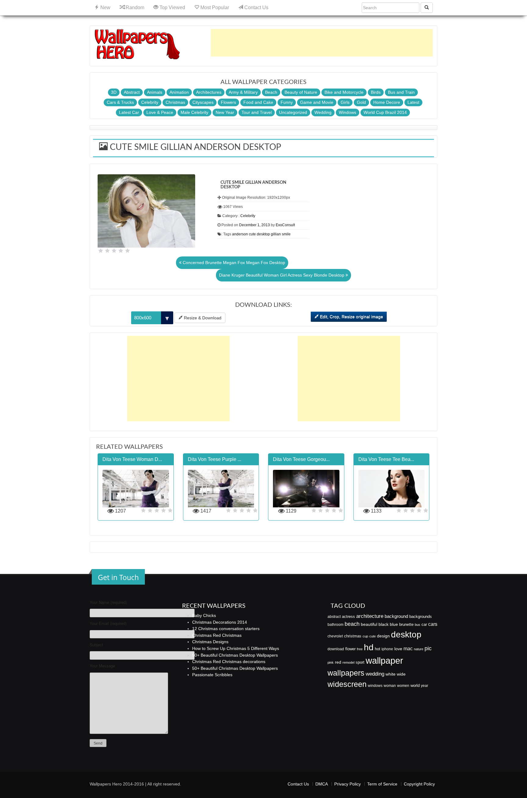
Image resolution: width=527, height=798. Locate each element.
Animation (179, 92)
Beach (271, 92)
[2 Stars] (107, 251)
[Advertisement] (322, 42)
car (424, 624)
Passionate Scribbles (212, 674)
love (398, 648)
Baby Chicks (204, 615)
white (390, 674)
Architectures (208, 92)
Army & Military (243, 92)
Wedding (323, 112)
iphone (387, 649)
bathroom (335, 624)
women (403, 686)
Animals (154, 92)
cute (252, 234)
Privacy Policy (347, 784)
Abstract (132, 92)
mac (408, 648)
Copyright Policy (419, 784)
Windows (347, 112)
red (338, 662)
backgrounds (420, 617)
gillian (276, 234)
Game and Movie (316, 102)
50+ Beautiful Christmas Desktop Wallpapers (235, 655)
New (104, 7)
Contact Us (255, 7)
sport (360, 662)
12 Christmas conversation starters (226, 628)
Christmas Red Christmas (217, 635)
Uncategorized (293, 112)
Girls (345, 102)
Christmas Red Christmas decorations (228, 661)
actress (348, 616)
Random (134, 7)
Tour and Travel (257, 112)
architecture (369, 616)
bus (417, 624)
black (383, 624)
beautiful (369, 624)
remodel (348, 662)
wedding (375, 674)
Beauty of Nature (301, 92)
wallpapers (346, 673)
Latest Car (129, 112)
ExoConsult (285, 225)
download (336, 649)
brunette (406, 624)
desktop (263, 234)
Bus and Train (401, 92)
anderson (240, 234)
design (383, 635)
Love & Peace (159, 112)
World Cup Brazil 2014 (385, 112)
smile (286, 234)
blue (394, 624)
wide (401, 674)
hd (369, 647)
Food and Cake (258, 102)
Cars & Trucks (120, 102)
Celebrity (149, 102)
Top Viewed (171, 7)
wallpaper (384, 660)
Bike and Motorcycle (344, 92)
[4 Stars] (121, 251)
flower (350, 649)
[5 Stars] (127, 251)
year (424, 686)
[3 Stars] (114, 251)
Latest (413, 102)
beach (352, 624)
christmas (352, 636)
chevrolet (335, 636)
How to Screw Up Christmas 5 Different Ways (235, 648)
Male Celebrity (194, 112)
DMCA (321, 784)
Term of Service (382, 784)
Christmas (175, 102)
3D (114, 92)
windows (375, 686)
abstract (334, 617)
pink (331, 662)
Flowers (228, 102)
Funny (287, 102)
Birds (376, 92)
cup (365, 636)
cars (432, 624)
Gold (361, 102)
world (415, 685)
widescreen (347, 684)
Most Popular (214, 7)
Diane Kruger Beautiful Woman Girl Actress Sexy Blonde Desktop (282, 275)
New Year (225, 112)
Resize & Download (202, 317)
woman (390, 686)
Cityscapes (202, 102)
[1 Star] (101, 251)
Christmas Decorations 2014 (219, 622)
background (396, 616)
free (360, 649)
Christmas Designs (210, 641)
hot (377, 649)
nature (418, 649)
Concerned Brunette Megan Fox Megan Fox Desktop (233, 262)
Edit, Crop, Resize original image (351, 316)
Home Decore (386, 102)
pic (428, 648)
